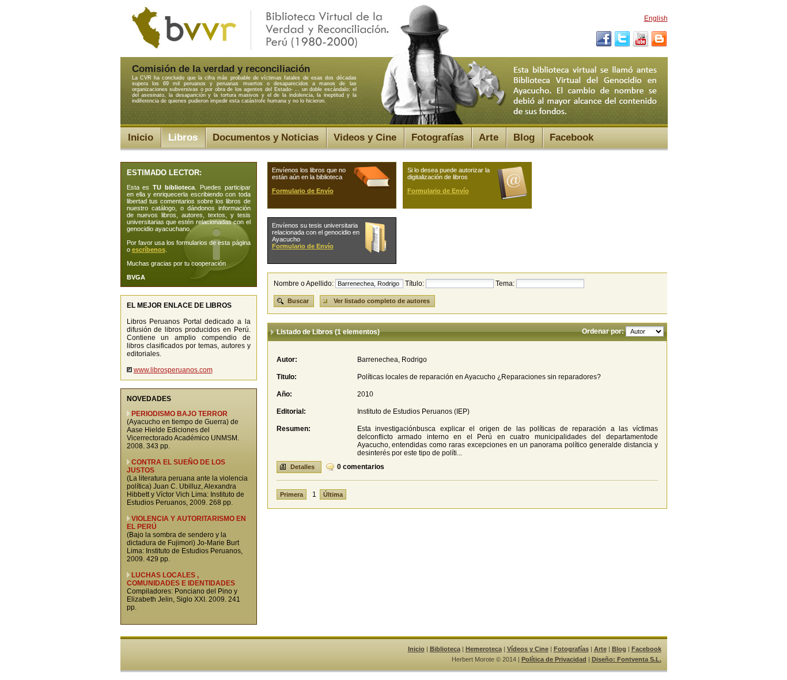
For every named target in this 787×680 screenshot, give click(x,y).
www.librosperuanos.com (173, 370)
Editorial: (291, 411)
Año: (284, 394)
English (656, 18)
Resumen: (294, 429)
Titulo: (287, 377)
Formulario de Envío (303, 190)
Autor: (287, 360)
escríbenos (148, 249)
